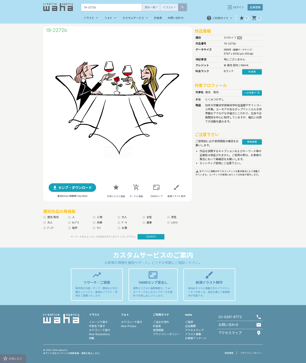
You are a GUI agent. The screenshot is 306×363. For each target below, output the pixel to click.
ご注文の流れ (161, 322)
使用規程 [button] (252, 141)
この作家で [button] (252, 92)
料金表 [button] (252, 71)
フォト (110, 18)
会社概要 (190, 326)
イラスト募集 (193, 334)
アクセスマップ (194, 330)
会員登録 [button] (255, 7)
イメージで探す (98, 322)
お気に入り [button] (12, 358)
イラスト (168, 7)
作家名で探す (97, 326)
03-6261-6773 (230, 317)
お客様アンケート (196, 338)
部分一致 (150, 7)
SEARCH (151, 236)
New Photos (128, 326)
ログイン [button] (235, 7)
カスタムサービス (136, 18)
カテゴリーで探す (99, 330)
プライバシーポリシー (166, 334)
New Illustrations (99, 334)
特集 (91, 338)
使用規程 (158, 330)
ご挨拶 (189, 322)
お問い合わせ (176, 18)
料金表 (158, 18)
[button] (244, 18)
